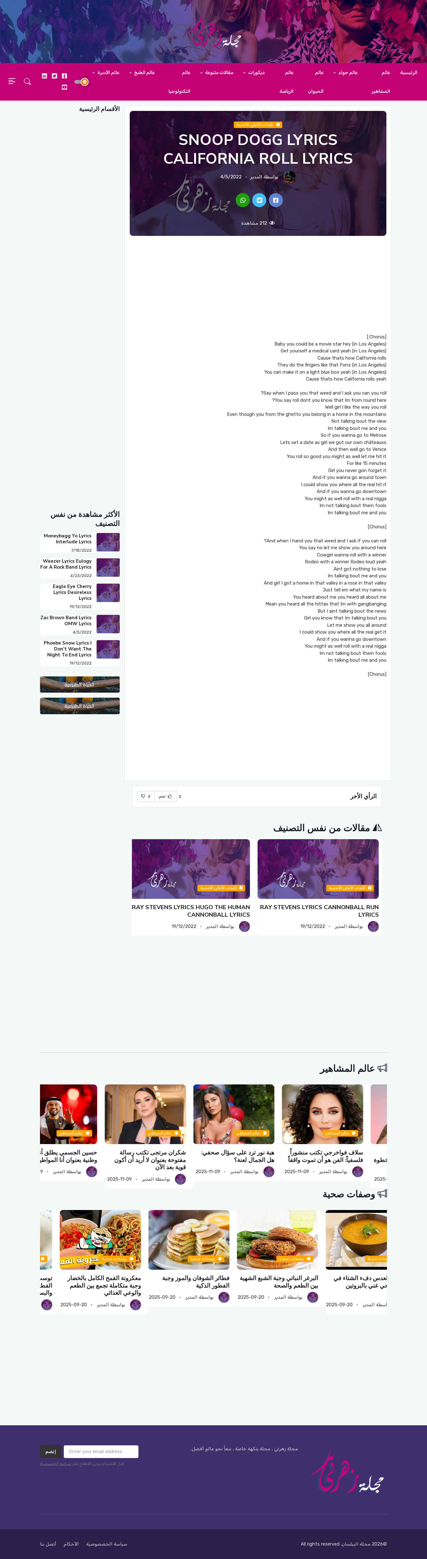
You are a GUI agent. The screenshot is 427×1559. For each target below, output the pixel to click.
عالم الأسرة (108, 72)
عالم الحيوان (316, 82)
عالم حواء (348, 72)
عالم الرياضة (286, 82)
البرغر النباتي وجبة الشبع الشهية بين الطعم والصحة (348, 1281)
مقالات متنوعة (218, 72)
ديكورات (256, 72)
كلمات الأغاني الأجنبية (255, 124)
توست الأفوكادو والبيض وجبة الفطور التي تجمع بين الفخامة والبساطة (85, 1285)
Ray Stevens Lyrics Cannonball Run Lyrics (322, 911)
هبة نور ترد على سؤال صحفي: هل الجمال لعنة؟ (262, 1156)
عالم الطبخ (144, 72)
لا (149, 796)
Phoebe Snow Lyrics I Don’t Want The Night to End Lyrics (68, 649)
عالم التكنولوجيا (179, 82)
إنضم (50, 1451)
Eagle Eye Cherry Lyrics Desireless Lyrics (72, 592)
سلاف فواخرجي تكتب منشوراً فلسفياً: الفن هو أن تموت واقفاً (349, 1156)
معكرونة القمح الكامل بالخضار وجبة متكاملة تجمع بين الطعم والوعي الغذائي (173, 1285)
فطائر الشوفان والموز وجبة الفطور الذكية (265, 1281)
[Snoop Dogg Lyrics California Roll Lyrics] (276, 200)
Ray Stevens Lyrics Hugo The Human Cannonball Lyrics (194, 911)
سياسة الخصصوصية (106, 1544)
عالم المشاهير (381, 82)
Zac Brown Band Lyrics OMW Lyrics (66, 621)
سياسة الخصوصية (55, 1463)
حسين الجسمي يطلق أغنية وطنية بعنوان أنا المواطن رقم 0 (83, 1156)
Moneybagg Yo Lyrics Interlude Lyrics (68, 539)
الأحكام (71, 1544)
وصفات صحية (349, 1194)
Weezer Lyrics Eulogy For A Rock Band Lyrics (66, 564)
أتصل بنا (48, 1544)
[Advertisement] (258, 284)
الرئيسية (408, 72)
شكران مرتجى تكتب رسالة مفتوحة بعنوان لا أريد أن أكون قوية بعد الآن (174, 1159)
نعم (163, 796)
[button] (27, 81)
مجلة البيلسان (356, 1544)
